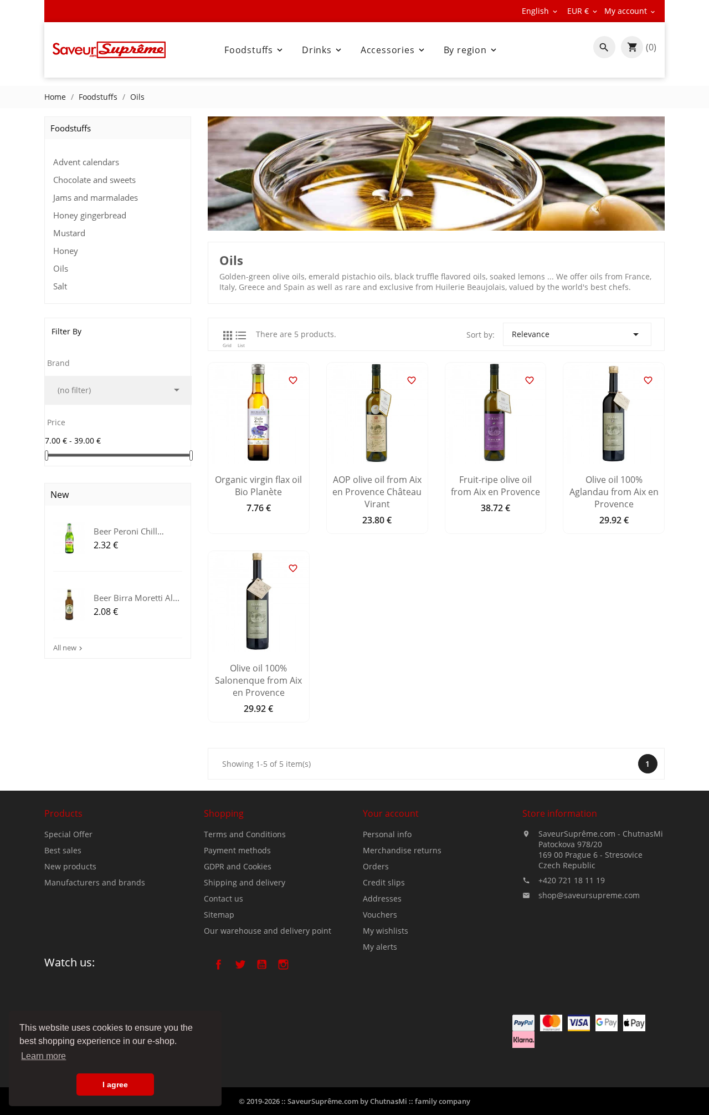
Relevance (577, 334)
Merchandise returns (402, 850)
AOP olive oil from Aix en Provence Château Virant (377, 492)
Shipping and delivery (244, 882)
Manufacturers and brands (94, 882)
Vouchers (380, 914)
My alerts (380, 946)
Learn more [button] (43, 1056)
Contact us (223, 898)
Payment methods (237, 850)
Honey (65, 250)
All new (69, 648)
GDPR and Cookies (237, 866)
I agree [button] (115, 1084)
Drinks (322, 50)
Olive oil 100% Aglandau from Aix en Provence (614, 492)
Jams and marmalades (95, 197)
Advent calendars (86, 161)
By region (471, 50)
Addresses (382, 898)
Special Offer (68, 834)
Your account (391, 813)
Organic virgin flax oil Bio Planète (258, 486)
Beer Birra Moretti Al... (136, 597)
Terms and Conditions (245, 834)
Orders (376, 866)
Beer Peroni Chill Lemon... (125, 531)
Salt (60, 286)
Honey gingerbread (89, 215)
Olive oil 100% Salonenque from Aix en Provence (258, 680)
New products (70, 866)
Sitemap (219, 914)
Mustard (69, 232)
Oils (60, 268)
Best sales (62, 850)
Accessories (394, 50)
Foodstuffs (254, 50)
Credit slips (384, 882)
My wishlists (385, 930)
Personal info (387, 834)
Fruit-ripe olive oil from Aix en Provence (495, 486)
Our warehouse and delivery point (267, 930)
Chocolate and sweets (94, 179)
